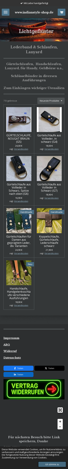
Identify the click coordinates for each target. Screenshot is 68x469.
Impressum (11, 338)
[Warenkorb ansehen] (61, 12)
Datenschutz (12, 357)
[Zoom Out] (60, 426)
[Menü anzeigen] (5, 12)
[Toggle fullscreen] (60, 410)
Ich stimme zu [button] (52, 464)
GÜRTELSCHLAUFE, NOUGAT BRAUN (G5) (18, 138)
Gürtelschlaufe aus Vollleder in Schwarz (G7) (49, 187)
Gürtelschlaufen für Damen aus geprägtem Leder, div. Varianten (18, 241)
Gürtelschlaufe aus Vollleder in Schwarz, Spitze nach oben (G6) (19, 189)
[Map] (34, 418)
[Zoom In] (60, 421)
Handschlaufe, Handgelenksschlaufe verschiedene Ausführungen (19, 293)
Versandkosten (21, 149)
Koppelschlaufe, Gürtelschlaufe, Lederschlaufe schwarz (49, 241)
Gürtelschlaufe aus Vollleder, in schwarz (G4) (49, 138)
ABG (6, 344)
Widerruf (10, 351)
